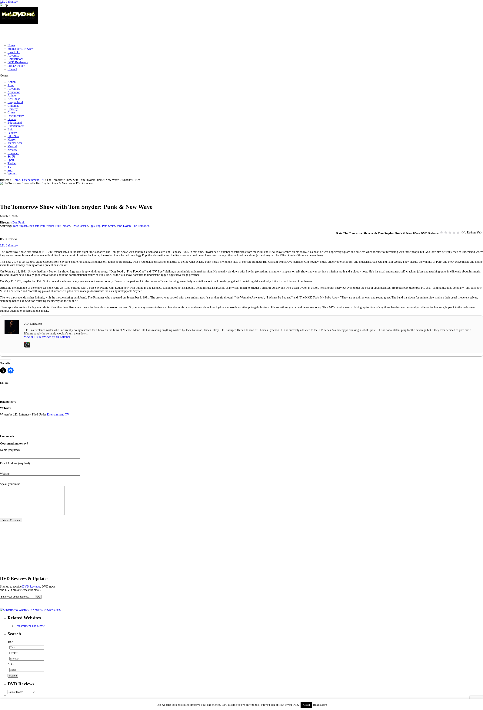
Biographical (15, 102)
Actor (11, 664)
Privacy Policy (16, 65)
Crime (11, 112)
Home (11, 45)
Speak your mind (10, 484)
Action (12, 81)
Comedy (13, 109)
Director (12, 653)
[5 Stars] (458, 232)
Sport (11, 159)
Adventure (14, 88)
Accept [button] (306, 704)
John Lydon (124, 225)
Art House (14, 98)
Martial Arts (15, 143)
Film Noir (13, 136)
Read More (320, 704)
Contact (12, 69)
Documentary (16, 115)
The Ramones (140, 225)
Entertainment (16, 126)
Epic (10, 129)
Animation (14, 92)
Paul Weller (47, 225)
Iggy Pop (95, 225)
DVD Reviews (31, 586)
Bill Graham (62, 225)
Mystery (12, 149)
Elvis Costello (80, 225)
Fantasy (12, 132)
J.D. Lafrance (8, 1)
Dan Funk (18, 222)
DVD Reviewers (18, 62)
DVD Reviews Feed (49, 609)
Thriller (12, 163)
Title (10, 641)
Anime (12, 95)
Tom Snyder (19, 225)
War (10, 170)
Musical (12, 146)
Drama (12, 119)
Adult (11, 85)
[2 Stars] (446, 232)
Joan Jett (33, 225)
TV (10, 166)
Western (12, 173)
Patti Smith (108, 225)
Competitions (15, 58)
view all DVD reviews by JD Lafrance (47, 336)
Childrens (13, 105)
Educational (15, 122)
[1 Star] (441, 232)
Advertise (13, 55)
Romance (13, 153)
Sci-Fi (11, 156)
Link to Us (14, 52)
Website (4, 473)
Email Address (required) (15, 463)
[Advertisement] (68, 32)
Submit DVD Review (21, 48)
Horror (12, 139)
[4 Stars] (454, 232)
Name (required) (10, 449)
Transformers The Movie (30, 625)
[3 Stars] (450, 232)
